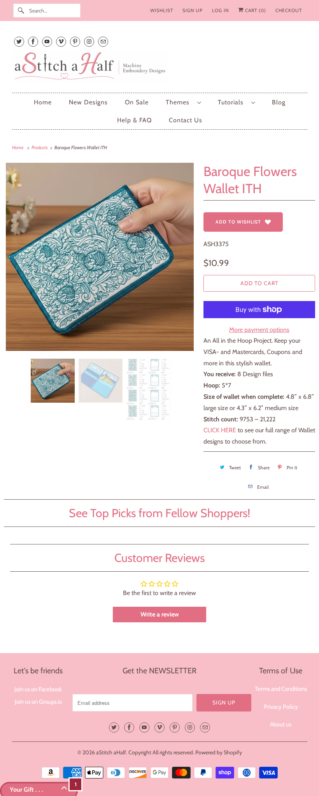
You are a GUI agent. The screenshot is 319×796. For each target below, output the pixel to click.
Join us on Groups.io (38, 701)
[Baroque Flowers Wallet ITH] (100, 257)
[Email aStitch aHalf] (103, 41)
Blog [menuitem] (279, 102)
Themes (179, 102)
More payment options (259, 329)
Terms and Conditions (281, 688)
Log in (220, 10)
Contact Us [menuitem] (185, 120)
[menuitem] (183, 102)
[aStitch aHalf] (159, 67)
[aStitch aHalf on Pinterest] (75, 41)
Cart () (255, 10)
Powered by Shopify (218, 752)
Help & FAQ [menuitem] (134, 120)
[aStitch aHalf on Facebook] (33, 41)
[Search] (21, 11)
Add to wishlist (238, 222)
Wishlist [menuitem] (161, 10)
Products (40, 147)
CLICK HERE (219, 430)
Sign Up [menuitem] (192, 10)
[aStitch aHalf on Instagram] (89, 41)
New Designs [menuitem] (88, 102)
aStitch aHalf (111, 752)
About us (280, 724)
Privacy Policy (281, 706)
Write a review (159, 614)
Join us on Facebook (38, 689)
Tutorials (232, 102)
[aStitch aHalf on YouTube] (47, 41)
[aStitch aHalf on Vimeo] (61, 41)
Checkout (288, 10)
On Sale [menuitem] (137, 102)
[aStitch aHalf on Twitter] (19, 41)
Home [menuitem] (43, 102)
